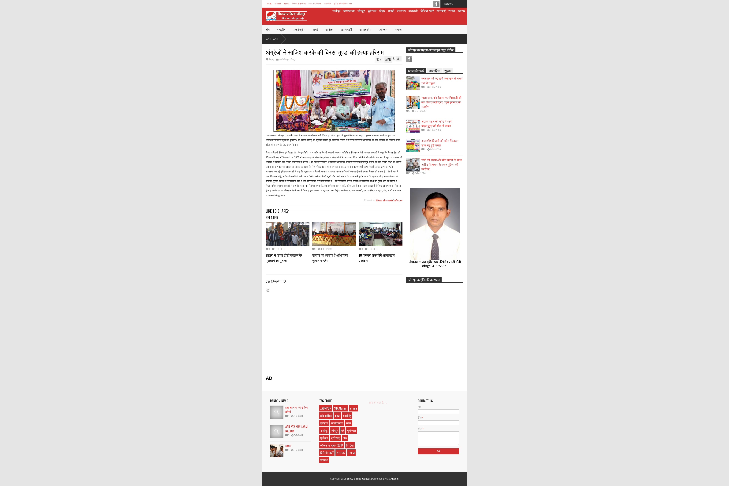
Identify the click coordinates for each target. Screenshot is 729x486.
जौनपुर (361, 11)
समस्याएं (441, 11)
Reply (271, 59)
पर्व (342, 430)
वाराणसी (413, 11)
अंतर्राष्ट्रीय (299, 29)
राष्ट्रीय (281, 29)
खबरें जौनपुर (284, 59)
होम (268, 29)
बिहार (382, 11)
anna (288, 446)
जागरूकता (349, 11)
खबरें (315, 29)
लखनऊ (401, 11)
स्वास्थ (461, 11)
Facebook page (436, 4)
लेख (345, 438)
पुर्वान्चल (372, 11)
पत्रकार (286, 4)
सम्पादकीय (327, 4)
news (337, 415)
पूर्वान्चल (383, 29)
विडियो (350, 445)
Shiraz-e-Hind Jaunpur (358, 478)
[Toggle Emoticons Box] (268, 290)
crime (353, 408)
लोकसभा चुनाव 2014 (331, 445)
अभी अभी (272, 39)
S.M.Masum (340, 408)
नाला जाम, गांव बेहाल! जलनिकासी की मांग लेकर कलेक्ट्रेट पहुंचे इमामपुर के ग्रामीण (441, 102)
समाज (451, 11)
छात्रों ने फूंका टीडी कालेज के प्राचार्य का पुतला (284, 257)
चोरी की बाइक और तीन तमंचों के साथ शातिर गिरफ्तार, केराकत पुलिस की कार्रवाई (441, 164)
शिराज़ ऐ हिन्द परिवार (298, 4)
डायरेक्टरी (277, 4)
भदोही (391, 11)
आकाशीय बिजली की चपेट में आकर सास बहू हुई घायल (439, 142)
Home (268, 4)
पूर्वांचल (324, 438)
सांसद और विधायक (314, 4)
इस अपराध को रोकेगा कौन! (296, 409)
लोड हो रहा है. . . (378, 402)
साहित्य (329, 29)
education (326, 415)
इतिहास (324, 423)
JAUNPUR (325, 408)
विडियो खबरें (427, 11)
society (347, 415)
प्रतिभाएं (335, 438)
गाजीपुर (336, 11)
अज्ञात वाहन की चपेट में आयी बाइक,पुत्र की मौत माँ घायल (436, 123)
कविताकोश (337, 423)
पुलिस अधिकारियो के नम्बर (343, 4)
